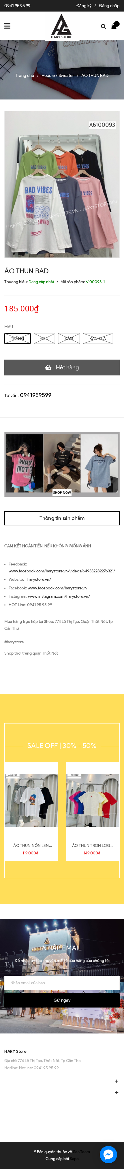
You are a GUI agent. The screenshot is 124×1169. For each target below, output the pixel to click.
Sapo (74, 1158)
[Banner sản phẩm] (62, 464)
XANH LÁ (97, 338)
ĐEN (44, 338)
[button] (62, 1039)
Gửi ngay (62, 1000)
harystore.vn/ (39, 579)
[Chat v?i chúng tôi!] (108, 1154)
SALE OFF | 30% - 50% (62, 745)
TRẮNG (17, 338)
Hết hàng (67, 367)
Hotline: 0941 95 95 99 (39, 1067)
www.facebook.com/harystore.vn (57, 588)
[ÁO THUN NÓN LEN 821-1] (31, 800)
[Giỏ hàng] (115, 26)
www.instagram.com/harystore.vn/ (59, 596)
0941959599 (35, 395)
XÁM (69, 338)
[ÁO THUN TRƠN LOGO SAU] (92, 800)
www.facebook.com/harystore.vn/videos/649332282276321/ (62, 571)
